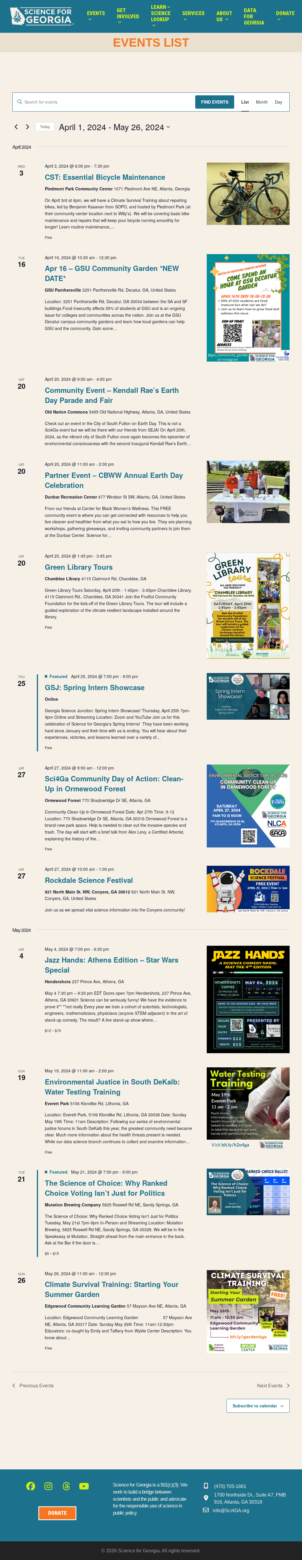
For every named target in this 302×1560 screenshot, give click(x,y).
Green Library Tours (79, 567)
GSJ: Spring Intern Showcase (95, 687)
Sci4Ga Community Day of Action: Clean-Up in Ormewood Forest (114, 783)
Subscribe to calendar (255, 1406)
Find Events (214, 102)
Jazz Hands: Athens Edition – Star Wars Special (111, 965)
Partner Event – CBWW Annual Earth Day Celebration (114, 480)
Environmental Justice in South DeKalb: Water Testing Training (112, 1087)
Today (45, 126)
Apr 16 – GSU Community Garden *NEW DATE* (112, 273)
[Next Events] (27, 126)
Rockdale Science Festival (89, 880)
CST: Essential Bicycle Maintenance (105, 177)
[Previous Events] (15, 126)
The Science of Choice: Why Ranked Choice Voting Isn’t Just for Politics (106, 1188)
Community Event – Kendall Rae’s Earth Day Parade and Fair (112, 395)
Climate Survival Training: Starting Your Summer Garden (111, 1289)
